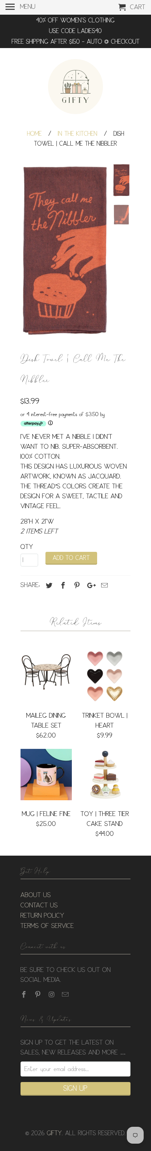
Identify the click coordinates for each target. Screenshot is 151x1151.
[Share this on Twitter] (48, 585)
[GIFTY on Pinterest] (38, 994)
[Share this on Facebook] (62, 585)
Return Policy (43, 916)
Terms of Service (47, 926)
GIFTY (54, 1133)
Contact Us (39, 905)
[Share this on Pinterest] (76, 585)
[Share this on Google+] (89, 585)
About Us (36, 895)
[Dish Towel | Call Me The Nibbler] (64, 251)
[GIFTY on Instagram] (52, 994)
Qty (27, 547)
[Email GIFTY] (66, 994)
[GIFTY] (75, 87)
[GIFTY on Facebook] (25, 994)
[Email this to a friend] (103, 585)
